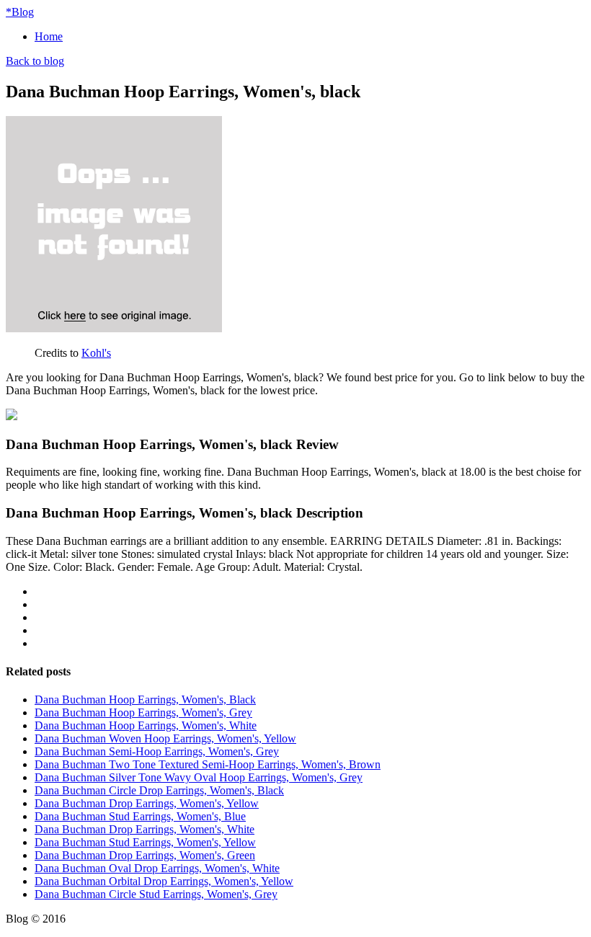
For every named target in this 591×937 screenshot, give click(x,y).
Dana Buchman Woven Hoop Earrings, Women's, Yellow (165, 738)
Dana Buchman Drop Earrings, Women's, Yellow (147, 803)
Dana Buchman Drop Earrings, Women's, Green (145, 855)
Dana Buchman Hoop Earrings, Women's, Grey (143, 712)
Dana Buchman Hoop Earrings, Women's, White (146, 725)
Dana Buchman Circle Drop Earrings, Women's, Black (159, 790)
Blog (20, 12)
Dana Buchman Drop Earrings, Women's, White (144, 829)
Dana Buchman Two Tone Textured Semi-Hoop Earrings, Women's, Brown (208, 764)
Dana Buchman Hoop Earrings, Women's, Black (145, 699)
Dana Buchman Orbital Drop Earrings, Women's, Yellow (164, 881)
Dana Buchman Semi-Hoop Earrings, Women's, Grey (157, 751)
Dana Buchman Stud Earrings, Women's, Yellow (145, 842)
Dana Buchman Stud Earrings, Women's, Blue (140, 816)
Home (49, 36)
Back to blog (35, 61)
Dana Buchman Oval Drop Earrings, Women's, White (157, 868)
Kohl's (96, 353)
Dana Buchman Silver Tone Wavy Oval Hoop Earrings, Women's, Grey (199, 777)
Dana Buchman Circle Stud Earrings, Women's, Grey (156, 894)
